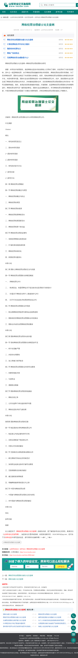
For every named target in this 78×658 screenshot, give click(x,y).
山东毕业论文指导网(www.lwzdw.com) (38, 638)
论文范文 (13, 12)
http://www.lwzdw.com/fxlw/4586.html (22, 555)
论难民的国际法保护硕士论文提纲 (14, 620)
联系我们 (35, 635)
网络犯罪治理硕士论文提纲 (49, 17)
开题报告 (36, 12)
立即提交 (61, 566)
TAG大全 (56, 635)
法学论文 (38, 17)
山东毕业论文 (14, 549)
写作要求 (70, 12)
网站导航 (42, 635)
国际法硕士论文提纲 (16, 579)
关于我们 (21, 635)
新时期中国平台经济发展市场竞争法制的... (17, 626)
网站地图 (49, 635)
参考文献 (59, 12)
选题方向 (25, 12)
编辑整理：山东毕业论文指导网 (43, 30)
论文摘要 (47, 12)
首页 (4, 12)
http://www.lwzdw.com (27, 552)
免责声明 (28, 635)
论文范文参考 (29, 17)
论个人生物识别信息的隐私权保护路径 (51, 620)
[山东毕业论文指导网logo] (15, 7)
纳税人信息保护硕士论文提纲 (48, 626)
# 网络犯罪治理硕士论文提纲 (11, 542)
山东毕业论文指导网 (16, 17)
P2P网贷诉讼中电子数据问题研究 (14, 623)
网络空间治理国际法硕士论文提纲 (21, 575)
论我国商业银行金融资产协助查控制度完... (52, 623)
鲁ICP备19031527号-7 (53, 640)
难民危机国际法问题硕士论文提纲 (49, 617)
